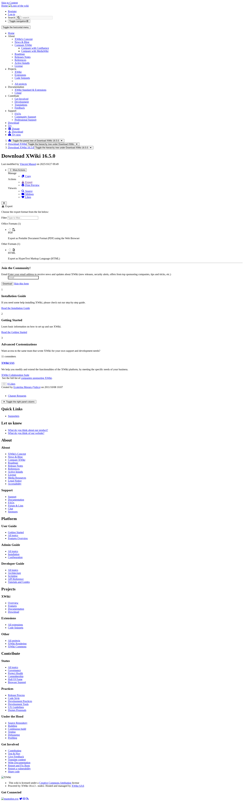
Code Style (14, 698)
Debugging (14, 734)
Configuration (15, 557)
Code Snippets (22, 78)
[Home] (9, 140)
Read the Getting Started (14, 332)
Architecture (14, 573)
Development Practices (20, 701)
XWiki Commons (17, 646)
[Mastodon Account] (9, 798)
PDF (10, 232)
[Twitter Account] (20, 798)
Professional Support (25, 119)
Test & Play (14, 753)
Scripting (12, 576)
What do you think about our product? (28, 430)
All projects (21, 83)
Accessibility (14, 483)
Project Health (15, 673)
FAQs (18, 113)
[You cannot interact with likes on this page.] (4, 384)
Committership (15, 676)
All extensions (15, 624)
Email (4, 274)
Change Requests (17, 395)
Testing (12, 731)
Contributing (14, 750)
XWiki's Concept (24, 39)
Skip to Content (9, 2)
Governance (14, 670)
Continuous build (17, 728)
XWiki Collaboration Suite (15, 375)
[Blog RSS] (27, 798)
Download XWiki (17, 144)
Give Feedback (16, 756)
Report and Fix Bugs (19, 765)
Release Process (16, 695)
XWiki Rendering (17, 643)
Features (12, 605)
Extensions (20, 75)
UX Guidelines (16, 707)
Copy (28, 176)
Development (22, 101)
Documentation (16, 499)
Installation (13, 554)
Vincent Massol (28, 164)
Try (10, 125)
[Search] (18, 17)
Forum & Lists (15, 505)
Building (12, 725)
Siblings (29, 194)
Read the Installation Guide (15, 308)
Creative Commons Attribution (55, 782)
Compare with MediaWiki (34, 51)
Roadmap (20, 54)
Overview (13, 603)
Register (12, 11)
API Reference (16, 579)
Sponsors (13, 511)
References (20, 60)
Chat (10, 508)
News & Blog (22, 42)
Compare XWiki (23, 45)
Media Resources (17, 477)
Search (11, 17)
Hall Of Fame (15, 679)
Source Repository (17, 723)
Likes (28, 197)
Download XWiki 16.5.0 (21, 147)
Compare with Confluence (35, 48)
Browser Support (17, 682)
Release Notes (15, 465)
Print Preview (32, 185)
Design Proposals (17, 710)
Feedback (20, 107)
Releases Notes (23, 57)
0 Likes (11, 383)
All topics (13, 535)
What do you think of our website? (26, 433)
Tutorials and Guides (19, 582)
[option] (125, 234)
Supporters (13, 416)
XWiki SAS (78, 785)
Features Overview (18, 538)
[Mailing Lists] (24, 798)
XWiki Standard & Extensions (30, 89)
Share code (14, 771)
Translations (21, 104)
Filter (4, 217)
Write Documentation (19, 762)
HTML (12, 252)
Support (12, 496)
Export (28, 182)
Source (29, 191)
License (19, 66)
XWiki (18, 72)
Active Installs (22, 63)
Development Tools (18, 704)
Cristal (18, 92)
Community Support (25, 116)
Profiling (12, 737)
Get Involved (21, 98)
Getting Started (16, 532)
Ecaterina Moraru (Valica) (27, 387)
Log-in (11, 14)
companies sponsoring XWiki (36, 378)
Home (11, 33)
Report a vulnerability (19, 768)
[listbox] (122, 241)
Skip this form (21, 283)
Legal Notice (15, 480)
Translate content (17, 759)
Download (13, 122)
